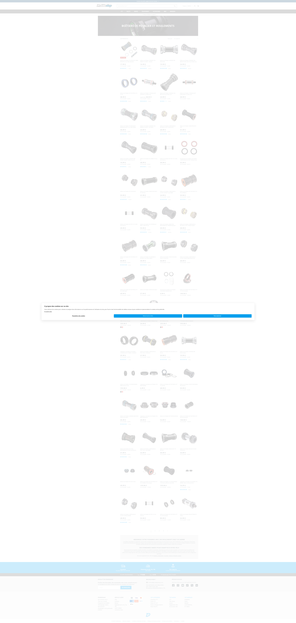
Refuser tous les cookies (148, 315)
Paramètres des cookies (78, 316)
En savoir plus (48, 311)
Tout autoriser (217, 316)
